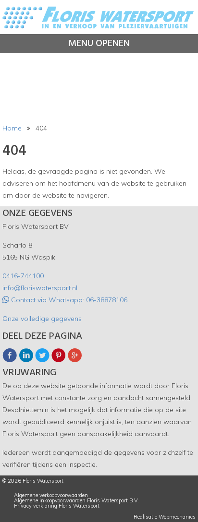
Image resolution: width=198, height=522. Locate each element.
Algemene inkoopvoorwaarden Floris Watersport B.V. (76, 500)
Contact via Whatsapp (46, 300)
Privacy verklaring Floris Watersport (56, 506)
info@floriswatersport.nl (39, 288)
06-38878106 (106, 300)
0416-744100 (23, 276)
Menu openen (99, 43)
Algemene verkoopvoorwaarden (51, 495)
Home (12, 128)
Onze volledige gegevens (42, 318)
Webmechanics (177, 517)
